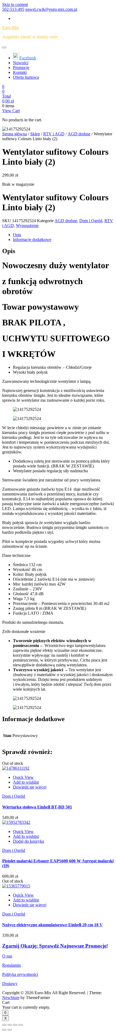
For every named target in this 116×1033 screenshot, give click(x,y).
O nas (7, 956)
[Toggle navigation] (4, 47)
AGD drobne (79, 134)
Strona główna (14, 134)
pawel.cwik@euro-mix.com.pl (51, 9)
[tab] (63, 234)
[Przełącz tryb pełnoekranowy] (15, 1025)
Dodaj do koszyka (28, 841)
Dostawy (10, 983)
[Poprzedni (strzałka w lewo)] (4, 1030)
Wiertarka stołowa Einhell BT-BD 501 (37, 807)
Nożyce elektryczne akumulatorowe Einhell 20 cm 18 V (52, 924)
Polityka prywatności (20, 974)
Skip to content (15, 4)
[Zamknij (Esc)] (4, 1025)
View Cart (11, 110)
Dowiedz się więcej (29, 787)
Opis (17, 234)
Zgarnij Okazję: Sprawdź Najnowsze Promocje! (55, 946)
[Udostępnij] (10, 1025)
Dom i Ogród (90, 220)
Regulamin (11, 965)
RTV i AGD (53, 134)
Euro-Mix (10, 27)
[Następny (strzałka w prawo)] (10, 1030)
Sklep (35, 134)
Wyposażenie (27, 225)
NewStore (10, 997)
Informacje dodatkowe (32, 239)
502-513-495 (13, 9)
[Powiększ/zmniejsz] (20, 1025)
